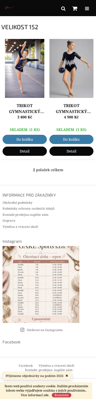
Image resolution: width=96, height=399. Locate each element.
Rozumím (62, 395)
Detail (24, 151)
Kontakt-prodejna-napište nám (25, 214)
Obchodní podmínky (18, 202)
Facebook (26, 365)
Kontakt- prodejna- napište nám (48, 370)
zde (46, 395)
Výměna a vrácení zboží (20, 226)
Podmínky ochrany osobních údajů (29, 208)
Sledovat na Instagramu (45, 330)
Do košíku (24, 139)
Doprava (9, 220)
